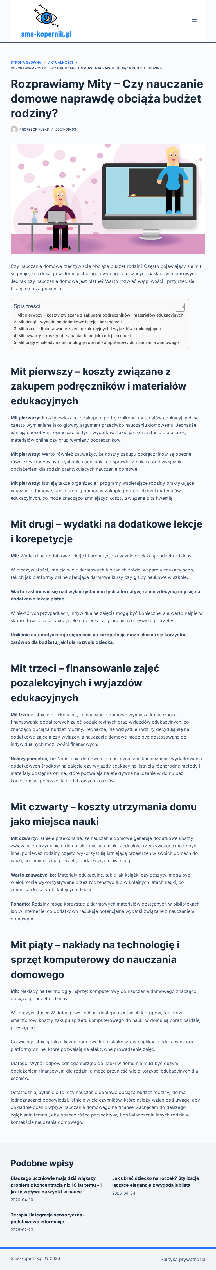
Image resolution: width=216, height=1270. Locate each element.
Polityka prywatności (183, 1259)
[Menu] (194, 21)
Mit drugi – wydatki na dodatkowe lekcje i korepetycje (70, 321)
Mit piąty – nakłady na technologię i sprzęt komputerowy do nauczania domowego (98, 342)
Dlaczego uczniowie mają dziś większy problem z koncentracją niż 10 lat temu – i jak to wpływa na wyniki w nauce (56, 1185)
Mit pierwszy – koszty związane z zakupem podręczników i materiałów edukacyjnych (100, 315)
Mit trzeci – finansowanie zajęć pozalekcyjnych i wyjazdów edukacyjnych (89, 328)
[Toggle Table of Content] (177, 307)
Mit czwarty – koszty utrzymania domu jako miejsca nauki (74, 335)
